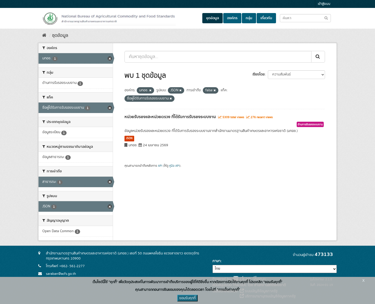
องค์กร (232, 18)
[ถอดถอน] (150, 90)
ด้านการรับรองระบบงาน (310, 124)
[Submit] (318, 57)
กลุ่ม (249, 18)
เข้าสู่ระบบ (324, 4)
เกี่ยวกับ (266, 18)
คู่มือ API (174, 166)
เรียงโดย (259, 74)
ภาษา (216, 261)
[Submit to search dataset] (326, 18)
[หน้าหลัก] (44, 35)
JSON (129, 138)
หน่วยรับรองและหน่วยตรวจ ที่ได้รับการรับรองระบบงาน (170, 117)
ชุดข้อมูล (212, 18)
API (160, 166)
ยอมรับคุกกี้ (187, 298)
